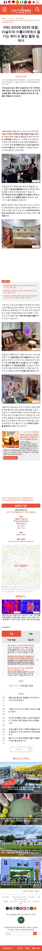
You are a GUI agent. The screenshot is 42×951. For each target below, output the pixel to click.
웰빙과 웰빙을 (20, 136)
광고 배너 (5, 897)
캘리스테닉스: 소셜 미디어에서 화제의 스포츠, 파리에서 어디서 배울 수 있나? (21, 646)
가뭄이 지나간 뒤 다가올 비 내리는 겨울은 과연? (24, 710)
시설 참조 (31, 897)
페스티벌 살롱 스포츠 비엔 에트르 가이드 (18, 591)
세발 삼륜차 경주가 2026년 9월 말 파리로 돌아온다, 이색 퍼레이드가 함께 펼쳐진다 (24, 732)
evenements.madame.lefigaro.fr (21, 541)
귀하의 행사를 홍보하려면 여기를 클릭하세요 (17, 500)
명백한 (5, 901)
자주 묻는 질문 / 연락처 (27, 898)
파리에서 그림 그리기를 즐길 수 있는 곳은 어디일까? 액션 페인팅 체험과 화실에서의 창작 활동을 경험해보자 (30, 617)
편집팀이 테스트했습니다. (18, 589)
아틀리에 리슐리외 (23, 587)
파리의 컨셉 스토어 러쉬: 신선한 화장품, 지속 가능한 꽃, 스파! (20, 669)
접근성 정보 (21, 528)
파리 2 (6, 589)
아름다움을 (6, 131)
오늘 (11, 633)
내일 (31, 633)
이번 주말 (11, 640)
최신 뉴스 (13, 685)
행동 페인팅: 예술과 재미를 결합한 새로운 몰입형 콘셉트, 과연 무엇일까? (11, 617)
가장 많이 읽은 (26, 685)
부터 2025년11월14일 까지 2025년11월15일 (21, 512)
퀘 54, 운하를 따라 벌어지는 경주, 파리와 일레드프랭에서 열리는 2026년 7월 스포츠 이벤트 (21, 820)
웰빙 (15, 587)
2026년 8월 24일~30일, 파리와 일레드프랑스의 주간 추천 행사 (20, 286)
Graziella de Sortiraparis (16, 80)
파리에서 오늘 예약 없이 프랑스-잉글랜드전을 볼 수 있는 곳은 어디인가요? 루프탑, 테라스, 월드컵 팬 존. (21, 884)
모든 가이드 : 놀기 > (32, 891)
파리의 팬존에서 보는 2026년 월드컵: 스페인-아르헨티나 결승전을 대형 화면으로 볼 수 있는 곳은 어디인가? (21, 852)
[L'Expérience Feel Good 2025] (21, 59)
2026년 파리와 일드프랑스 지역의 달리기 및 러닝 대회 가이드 (20, 291)
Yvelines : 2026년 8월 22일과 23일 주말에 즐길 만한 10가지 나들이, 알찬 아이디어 (20, 297)
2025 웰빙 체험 (21, 76)
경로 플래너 (21, 526)
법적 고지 (14, 901)
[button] (3, 59)
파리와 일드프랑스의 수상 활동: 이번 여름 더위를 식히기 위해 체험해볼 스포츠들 (21, 788)
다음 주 (31, 640)
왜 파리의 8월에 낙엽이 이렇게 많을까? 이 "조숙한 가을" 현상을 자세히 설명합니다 (24, 720)
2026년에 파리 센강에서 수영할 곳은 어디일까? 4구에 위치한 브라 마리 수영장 (20, 659)
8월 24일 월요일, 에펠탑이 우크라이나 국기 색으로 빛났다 (24, 699)
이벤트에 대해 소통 (18, 897)
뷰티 (11, 587)
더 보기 (19, 749)
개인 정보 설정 (25, 901)
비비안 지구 (32, 589)
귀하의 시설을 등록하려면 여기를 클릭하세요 (17, 498)
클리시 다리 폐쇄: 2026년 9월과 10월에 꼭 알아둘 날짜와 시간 (24, 739)
